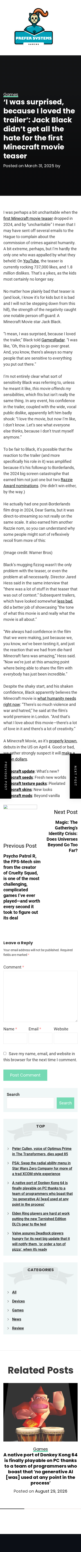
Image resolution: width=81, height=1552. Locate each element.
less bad (64, 601)
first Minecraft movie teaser (28, 218)
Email (35, 1029)
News (16, 1319)
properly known (62, 741)
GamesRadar (53, 340)
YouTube (31, 261)
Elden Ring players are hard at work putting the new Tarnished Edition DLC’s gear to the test (41, 1218)
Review (18, 1328)
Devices (18, 1301)
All (14, 1292)
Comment (13, 967)
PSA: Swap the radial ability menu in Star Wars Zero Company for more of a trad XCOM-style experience (42, 1168)
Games (18, 1310)
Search (13, 1094)
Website (61, 1029)
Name (10, 1029)
